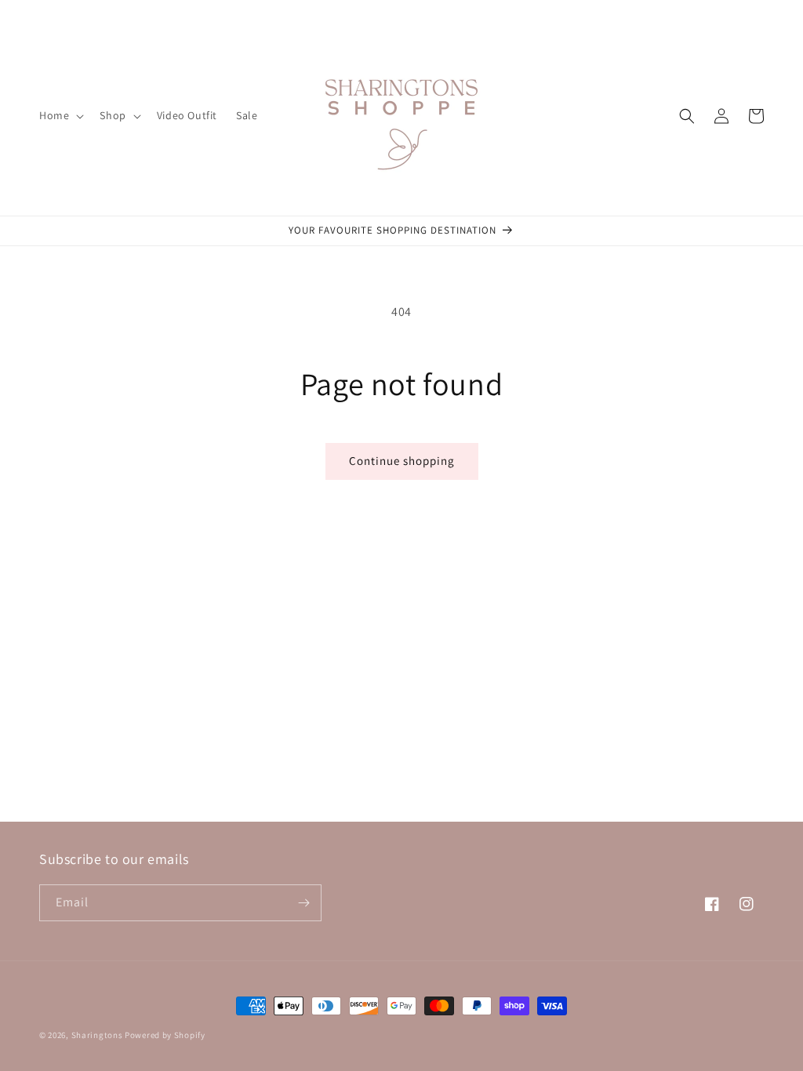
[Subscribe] (303, 902)
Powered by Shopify (165, 1034)
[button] (60, 115)
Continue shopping (402, 460)
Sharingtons (97, 1034)
